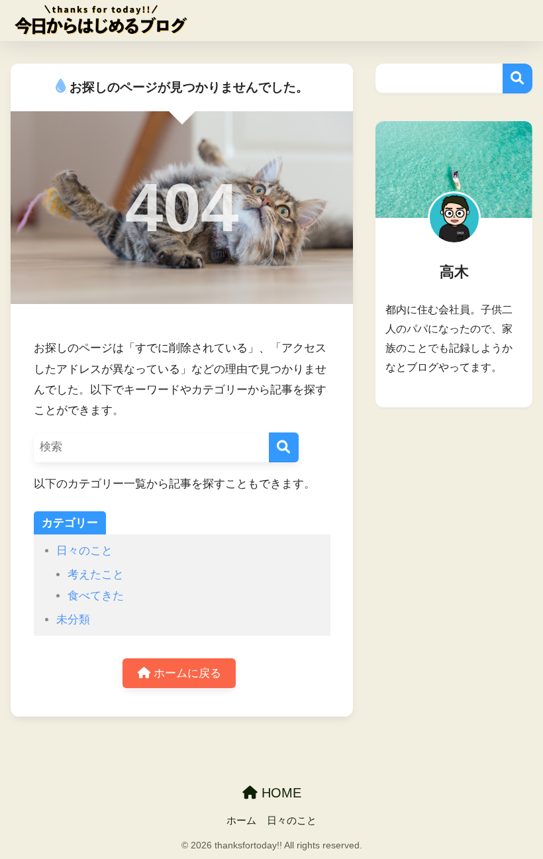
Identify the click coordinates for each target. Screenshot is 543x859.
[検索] (284, 447)
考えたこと (96, 574)
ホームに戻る (185, 673)
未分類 (73, 619)
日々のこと (84, 550)
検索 (517, 78)
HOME (279, 792)
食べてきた (96, 595)
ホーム (241, 820)
